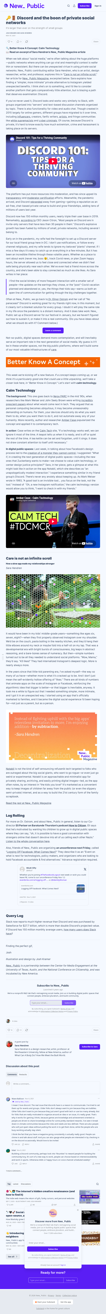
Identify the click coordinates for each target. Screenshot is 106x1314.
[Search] (68, 5)
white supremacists (22, 120)
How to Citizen (77, 825)
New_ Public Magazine (35, 78)
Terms (58, 1295)
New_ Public (13, 965)
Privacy (51, 1295)
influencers (23, 116)
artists (63, 116)
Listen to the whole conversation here (28, 841)
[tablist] (17, 1074)
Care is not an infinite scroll (80, 74)
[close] (78, 1210)
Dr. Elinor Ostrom (58, 299)
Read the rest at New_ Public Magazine (28, 803)
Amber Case (69, 420)
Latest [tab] (15, 1184)
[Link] (2, 390)
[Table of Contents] (3, 657)
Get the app (65, 1302)
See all (11, 1256)
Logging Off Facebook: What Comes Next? (31, 851)
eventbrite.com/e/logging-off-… (34, 880)
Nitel (14, 1150)
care (53, 349)
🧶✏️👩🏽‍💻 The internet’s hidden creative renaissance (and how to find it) (40, 1193)
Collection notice (69, 1295)
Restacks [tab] (23, 1074)
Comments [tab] (12, 1074)
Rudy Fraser (23, 1222)
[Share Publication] (74, 5)
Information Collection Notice (52, 1257)
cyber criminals (48, 120)
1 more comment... (14, 1171)
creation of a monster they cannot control (52, 453)
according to (28, 220)
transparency (13, 197)
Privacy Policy (72, 1257)
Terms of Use (65, 1255)
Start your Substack (46, 1302)
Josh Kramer (11, 33)
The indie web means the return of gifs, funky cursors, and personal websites (40, 1198)
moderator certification (40, 197)
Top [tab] (8, 1184)
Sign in (98, 5)
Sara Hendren (26, 33)
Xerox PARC (60, 396)
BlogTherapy (21, 1201)
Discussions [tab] (26, 1184)
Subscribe (84, 5)
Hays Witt (22, 1246)
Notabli (10, 768)
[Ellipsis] (99, 1098)
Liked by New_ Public (22, 1102)
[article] (53, 1198)
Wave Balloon (18, 1098)
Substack (40, 1308)
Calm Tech (46, 430)
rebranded (36, 201)
